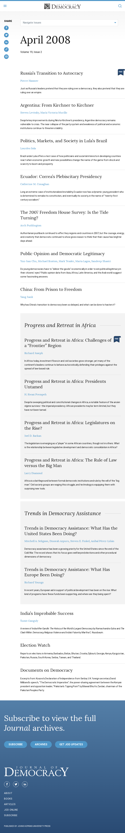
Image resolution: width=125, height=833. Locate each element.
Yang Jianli (26, 297)
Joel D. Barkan (32, 435)
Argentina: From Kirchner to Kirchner (57, 105)
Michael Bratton (47, 261)
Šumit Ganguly (29, 621)
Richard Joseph (33, 353)
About (8, 793)
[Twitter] (16, 784)
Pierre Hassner (29, 80)
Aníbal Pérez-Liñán (102, 541)
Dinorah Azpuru (59, 541)
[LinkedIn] (25, 784)
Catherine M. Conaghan (34, 184)
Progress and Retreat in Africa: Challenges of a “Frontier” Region (67, 343)
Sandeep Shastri (101, 261)
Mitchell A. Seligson (36, 541)
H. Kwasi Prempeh (35, 394)
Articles (10, 804)
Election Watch (35, 645)
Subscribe (15, 744)
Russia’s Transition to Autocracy (51, 73)
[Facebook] (7, 784)
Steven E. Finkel (80, 541)
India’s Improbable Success (46, 613)
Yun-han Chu (28, 261)
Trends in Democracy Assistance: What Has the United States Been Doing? (71, 531)
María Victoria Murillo (53, 112)
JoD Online (11, 810)
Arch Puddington (30, 225)
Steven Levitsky (29, 112)
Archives (41, 744)
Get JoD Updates (71, 744)
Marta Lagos (82, 261)
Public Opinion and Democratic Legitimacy (62, 253)
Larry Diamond (33, 473)
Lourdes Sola (28, 148)
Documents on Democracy (46, 670)
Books (8, 798)
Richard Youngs (33, 582)
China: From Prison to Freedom (51, 289)
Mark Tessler (66, 261)
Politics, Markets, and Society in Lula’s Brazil (63, 141)
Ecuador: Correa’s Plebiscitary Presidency (61, 176)
